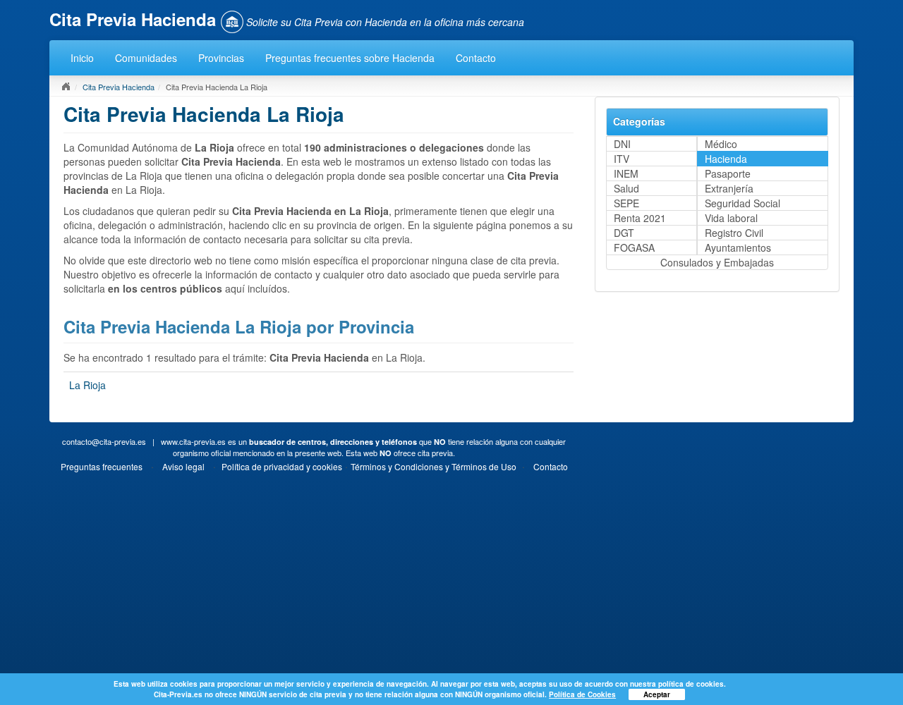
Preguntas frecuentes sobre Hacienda (350, 58)
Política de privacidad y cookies (282, 466)
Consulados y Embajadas (717, 262)
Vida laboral (731, 218)
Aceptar (656, 694)
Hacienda (726, 159)
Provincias (221, 58)
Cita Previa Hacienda (118, 86)
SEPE (626, 203)
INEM (626, 173)
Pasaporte (728, 173)
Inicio (82, 58)
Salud (626, 188)
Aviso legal (183, 466)
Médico (721, 144)
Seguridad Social (742, 203)
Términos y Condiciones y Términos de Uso (433, 466)
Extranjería (729, 188)
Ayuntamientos (738, 247)
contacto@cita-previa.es (104, 441)
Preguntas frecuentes (102, 466)
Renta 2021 (640, 218)
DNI (622, 144)
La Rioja (87, 385)
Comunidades (146, 58)
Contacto (476, 58)
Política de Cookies (582, 694)
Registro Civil (734, 233)
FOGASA (634, 247)
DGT (624, 233)
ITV (621, 159)
